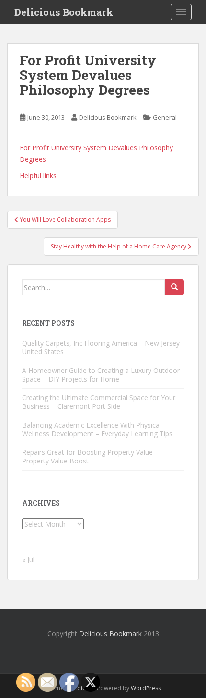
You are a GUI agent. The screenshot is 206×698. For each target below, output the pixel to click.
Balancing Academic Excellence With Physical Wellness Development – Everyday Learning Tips (97, 429)
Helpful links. (39, 175)
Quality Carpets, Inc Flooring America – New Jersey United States (101, 347)
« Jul (28, 559)
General (165, 117)
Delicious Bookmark (63, 12)
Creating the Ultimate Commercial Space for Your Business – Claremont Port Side (98, 402)
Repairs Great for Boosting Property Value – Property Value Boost (90, 456)
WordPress (146, 688)
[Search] (174, 287)
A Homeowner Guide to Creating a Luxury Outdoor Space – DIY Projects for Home (101, 374)
